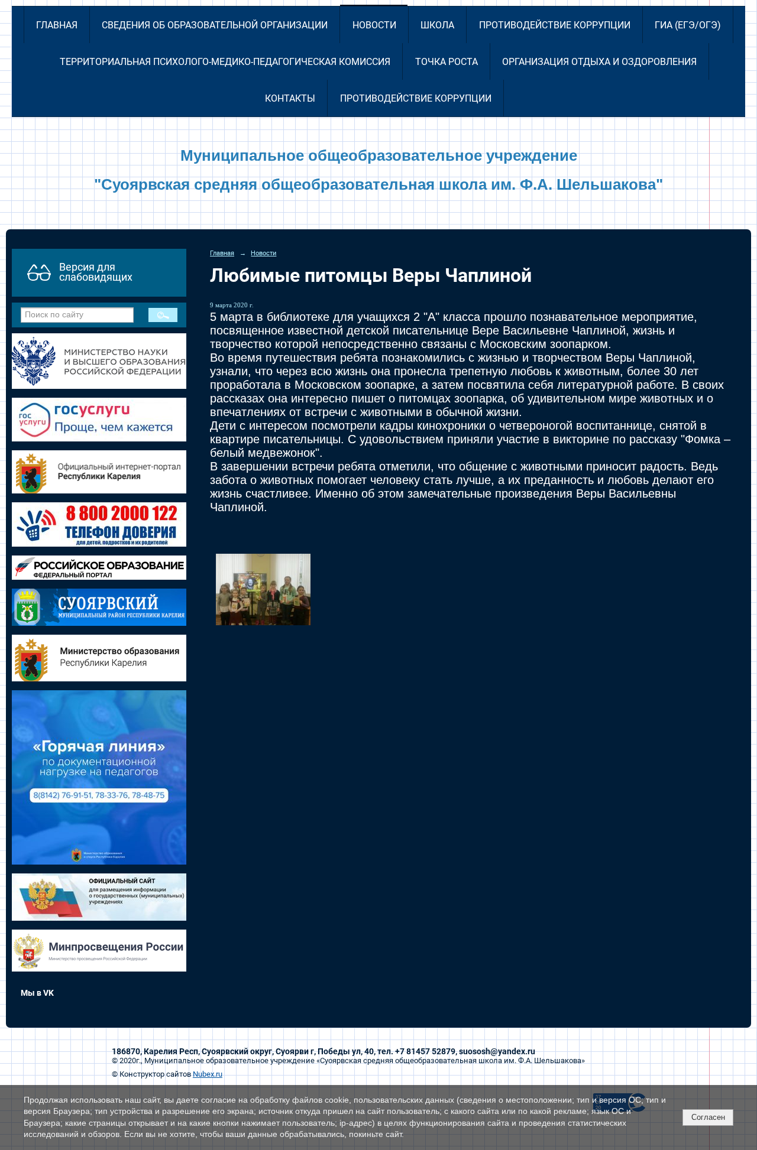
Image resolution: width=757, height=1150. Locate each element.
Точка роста (446, 61)
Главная (56, 25)
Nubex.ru (207, 1074)
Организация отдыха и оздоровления (599, 61)
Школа (437, 25)
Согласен (708, 1117)
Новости (374, 25)
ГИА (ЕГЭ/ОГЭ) (688, 25)
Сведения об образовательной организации (215, 25)
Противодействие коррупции (554, 25)
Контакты (290, 98)
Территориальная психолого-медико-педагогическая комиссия (225, 61)
